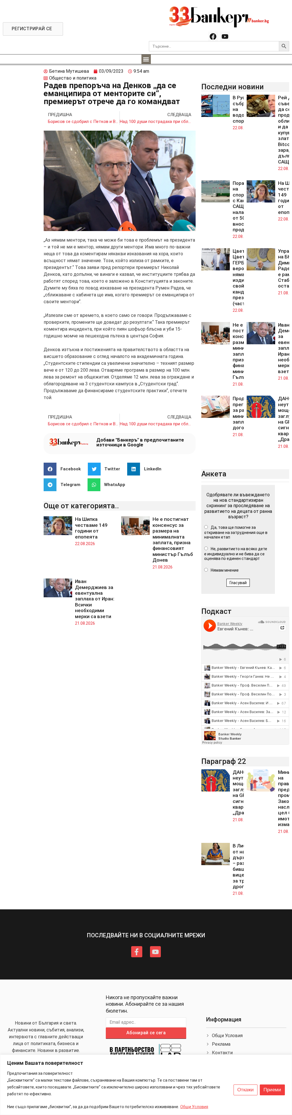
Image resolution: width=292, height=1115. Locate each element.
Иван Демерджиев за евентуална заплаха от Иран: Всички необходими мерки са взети (94, 598)
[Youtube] (225, 36)
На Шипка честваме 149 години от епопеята (91, 527)
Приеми (272, 1089)
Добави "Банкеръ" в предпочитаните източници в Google (140, 442)
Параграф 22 (223, 761)
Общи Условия (194, 1106)
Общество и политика (72, 78)
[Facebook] (213, 36)
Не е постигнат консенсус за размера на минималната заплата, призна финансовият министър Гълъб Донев (173, 539)
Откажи (245, 1089)
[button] (146, 59)
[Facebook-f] (136, 951)
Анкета (213, 474)
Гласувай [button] (238, 582)
